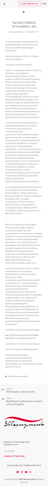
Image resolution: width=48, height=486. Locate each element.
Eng (44, 3)
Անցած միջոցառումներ (18, 376)
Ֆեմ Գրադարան (27, 479)
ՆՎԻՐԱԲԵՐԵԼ (29, 3)
